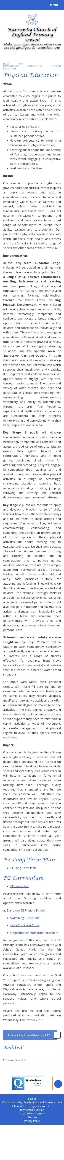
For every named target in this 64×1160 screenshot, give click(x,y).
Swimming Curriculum (24, 918)
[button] (6, 1084)
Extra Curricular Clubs (24, 925)
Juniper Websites (42, 1106)
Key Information (13, 65)
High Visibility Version (32, 1109)
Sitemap (32, 1117)
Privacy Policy (32, 1121)
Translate (29, 5)
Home (6, 63)
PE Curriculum (19, 886)
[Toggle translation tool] (15, 5)
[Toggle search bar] (6, 5)
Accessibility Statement (32, 1113)
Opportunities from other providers (34, 933)
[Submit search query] (43, 4)
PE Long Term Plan (23, 868)
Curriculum (35, 66)
